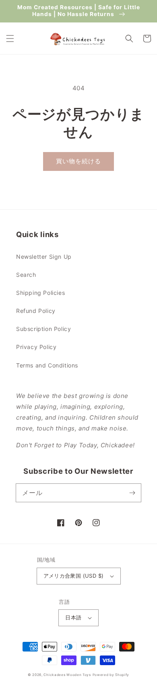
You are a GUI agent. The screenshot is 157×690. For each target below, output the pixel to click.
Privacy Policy (36, 346)
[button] (10, 38)
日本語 (73, 617)
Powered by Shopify (111, 675)
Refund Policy (36, 310)
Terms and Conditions (47, 365)
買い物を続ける (78, 161)
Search (26, 274)
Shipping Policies (40, 292)
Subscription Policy (43, 328)
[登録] (132, 492)
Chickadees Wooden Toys (67, 675)
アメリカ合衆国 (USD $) (73, 575)
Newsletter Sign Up (44, 256)
